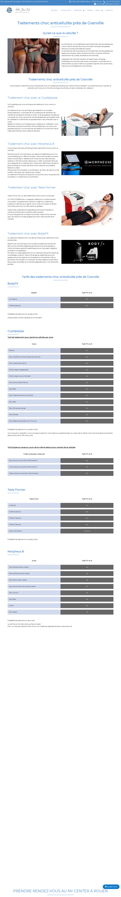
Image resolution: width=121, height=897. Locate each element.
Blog (97, 10)
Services (78, 10)
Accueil (54, 10)
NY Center (114, 887)
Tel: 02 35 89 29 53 (113, 1)
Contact (109, 10)
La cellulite (66, 10)
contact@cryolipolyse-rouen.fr (108, 4)
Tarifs (90, 10)
